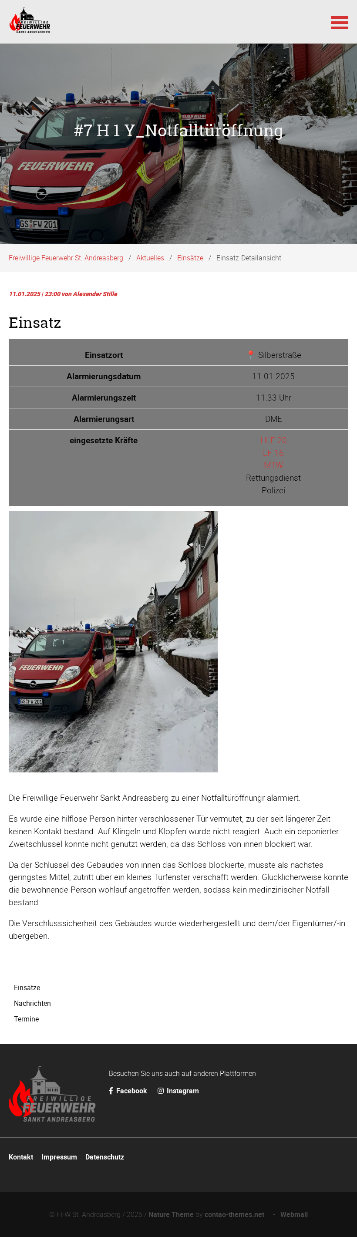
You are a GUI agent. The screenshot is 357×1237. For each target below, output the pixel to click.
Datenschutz (104, 1157)
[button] (339, 21)
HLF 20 (273, 440)
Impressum (59, 1157)
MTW (273, 465)
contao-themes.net (236, 1214)
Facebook (132, 1090)
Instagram (182, 1090)
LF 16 (273, 452)
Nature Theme (171, 1214)
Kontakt (21, 1157)
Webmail (294, 1214)
